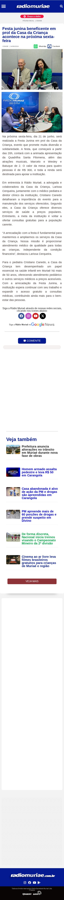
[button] (3, 6)
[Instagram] (28, 316)
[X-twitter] (43, 316)
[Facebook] (21, 316)
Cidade (39, 21)
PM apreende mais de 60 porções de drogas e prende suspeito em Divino (39, 516)
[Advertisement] (32, 630)
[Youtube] (35, 316)
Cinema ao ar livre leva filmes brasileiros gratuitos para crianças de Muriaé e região (39, 561)
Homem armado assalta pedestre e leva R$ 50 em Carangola (39, 472)
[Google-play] (39, 882)
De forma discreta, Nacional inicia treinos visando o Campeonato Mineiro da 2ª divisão (39, 538)
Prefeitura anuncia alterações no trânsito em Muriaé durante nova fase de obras (40, 451)
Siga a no (20, 324)
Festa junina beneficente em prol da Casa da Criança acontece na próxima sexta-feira (29, 34)
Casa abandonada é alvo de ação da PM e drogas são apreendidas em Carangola (40, 493)
